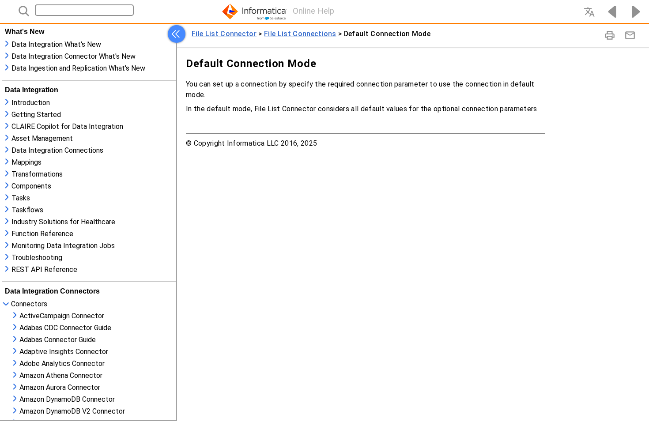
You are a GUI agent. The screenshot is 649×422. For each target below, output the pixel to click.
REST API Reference (44, 269)
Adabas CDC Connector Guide (65, 328)
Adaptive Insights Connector (63, 351)
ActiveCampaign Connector (61, 316)
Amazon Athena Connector (60, 375)
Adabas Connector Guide (57, 339)
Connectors (29, 304)
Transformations (37, 174)
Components (31, 186)
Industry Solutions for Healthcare (63, 222)
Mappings (26, 162)
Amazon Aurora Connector (59, 387)
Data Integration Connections (57, 150)
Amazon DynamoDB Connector (67, 399)
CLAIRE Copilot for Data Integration (67, 126)
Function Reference (42, 234)
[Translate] (589, 11)
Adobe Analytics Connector (62, 363)
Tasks (20, 198)
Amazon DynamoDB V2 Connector (72, 411)
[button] (176, 34)
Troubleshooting (36, 257)
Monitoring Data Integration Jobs (63, 245)
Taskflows (27, 210)
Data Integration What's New (56, 44)
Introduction (30, 102)
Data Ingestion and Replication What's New (78, 68)
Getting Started (36, 114)
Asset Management (42, 138)
